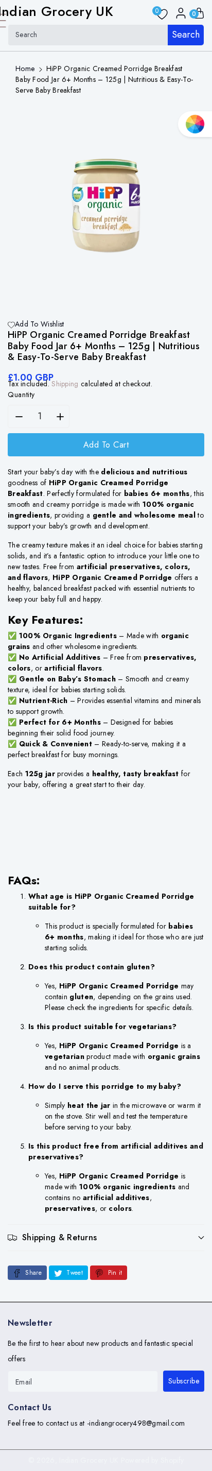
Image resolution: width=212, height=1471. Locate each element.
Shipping (64, 384)
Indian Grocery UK (88, 1460)
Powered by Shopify (152, 1460)
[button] (106, 1237)
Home (24, 68)
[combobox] (106, 35)
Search (186, 34)
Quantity (21, 394)
